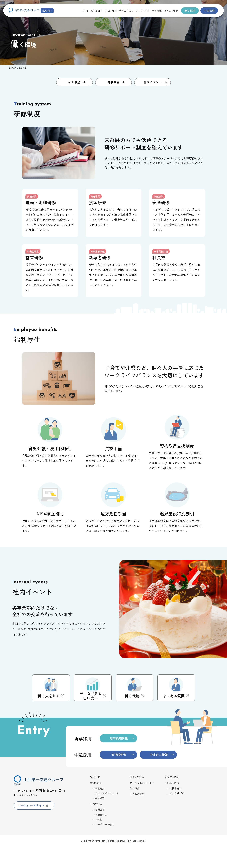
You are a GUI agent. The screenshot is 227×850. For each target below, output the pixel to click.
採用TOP (12, 68)
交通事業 (99, 809)
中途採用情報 (172, 782)
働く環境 (134, 788)
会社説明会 (175, 788)
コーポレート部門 (104, 824)
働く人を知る (137, 777)
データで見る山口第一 (141, 782)
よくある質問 (137, 794)
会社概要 (99, 798)
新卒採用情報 (172, 777)
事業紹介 (99, 788)
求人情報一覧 (177, 793)
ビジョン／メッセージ (106, 793)
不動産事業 (101, 814)
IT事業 (98, 819)
